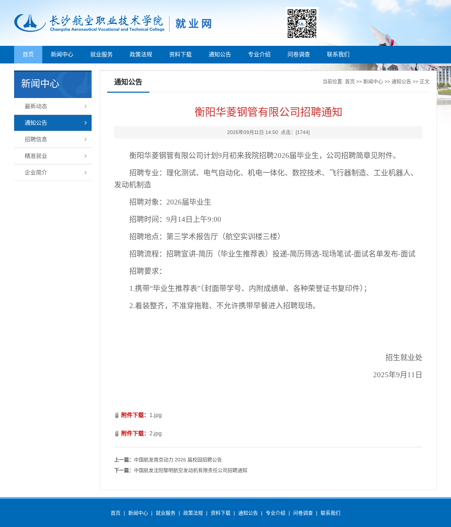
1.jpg (155, 415)
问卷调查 (299, 54)
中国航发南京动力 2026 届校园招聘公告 (168, 459)
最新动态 (36, 106)
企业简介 (36, 173)
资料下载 (180, 54)
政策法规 (141, 54)
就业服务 (101, 54)
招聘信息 (36, 139)
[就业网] (140, 31)
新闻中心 (62, 54)
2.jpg (155, 433)
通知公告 (220, 54)
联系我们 (338, 54)
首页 (28, 54)
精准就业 (36, 156)
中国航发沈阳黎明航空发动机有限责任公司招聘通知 (180, 470)
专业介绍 (259, 54)
